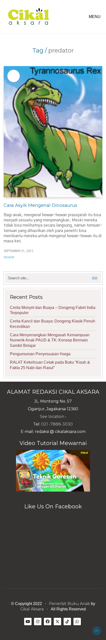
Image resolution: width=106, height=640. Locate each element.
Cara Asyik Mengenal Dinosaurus (40, 205)
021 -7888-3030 (57, 424)
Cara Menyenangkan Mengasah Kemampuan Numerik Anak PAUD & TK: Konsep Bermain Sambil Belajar (49, 340)
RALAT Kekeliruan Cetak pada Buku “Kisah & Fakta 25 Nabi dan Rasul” (50, 365)
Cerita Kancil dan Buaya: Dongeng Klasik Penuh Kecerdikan (52, 323)
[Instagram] (37, 621)
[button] (95, 16)
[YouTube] (28, 621)
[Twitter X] (57, 621)
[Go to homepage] (28, 16)
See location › (53, 416)
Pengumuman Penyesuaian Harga (40, 354)
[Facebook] (47, 621)
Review (9, 257)
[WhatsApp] (77, 621)
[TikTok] (67, 621)
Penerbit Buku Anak (69, 603)
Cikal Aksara (32, 609)
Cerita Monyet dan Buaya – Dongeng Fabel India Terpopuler (52, 310)
